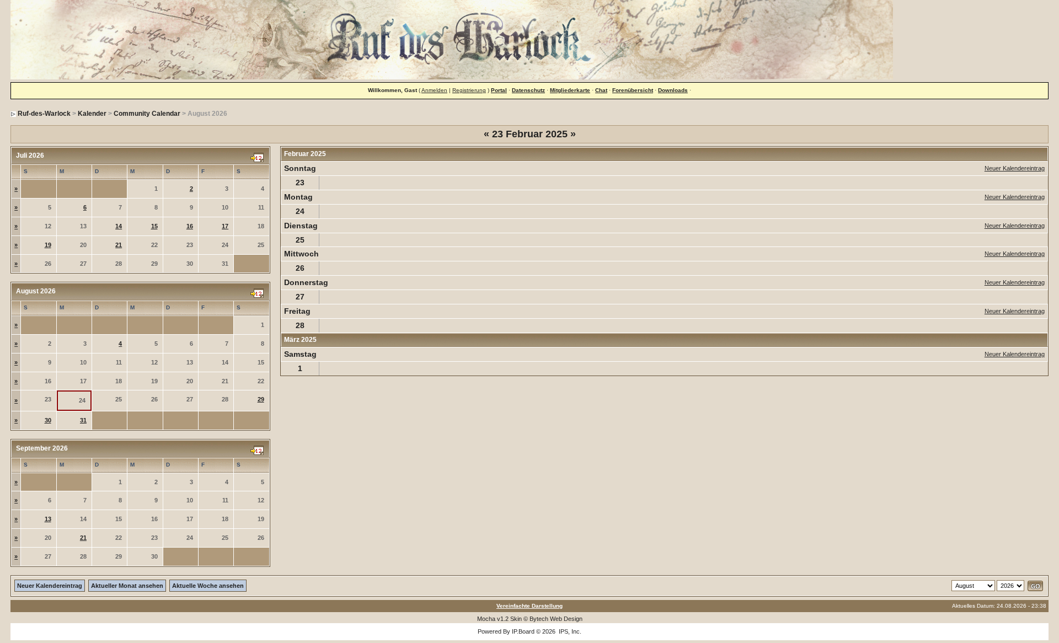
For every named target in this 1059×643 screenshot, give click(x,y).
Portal (499, 90)
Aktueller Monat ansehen (127, 585)
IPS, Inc (569, 631)
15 (154, 226)
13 (48, 519)
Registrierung (469, 90)
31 (83, 420)
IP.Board (523, 631)
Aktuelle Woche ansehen (208, 585)
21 (118, 245)
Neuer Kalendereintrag (1015, 168)
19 (48, 245)
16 (189, 226)
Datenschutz (528, 90)
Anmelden (434, 90)
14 (118, 226)
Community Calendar (147, 113)
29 (261, 399)
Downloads (673, 90)
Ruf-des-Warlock (44, 113)
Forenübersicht (632, 90)
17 (225, 226)
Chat (601, 90)
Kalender (92, 113)
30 (48, 420)
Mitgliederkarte (570, 90)
